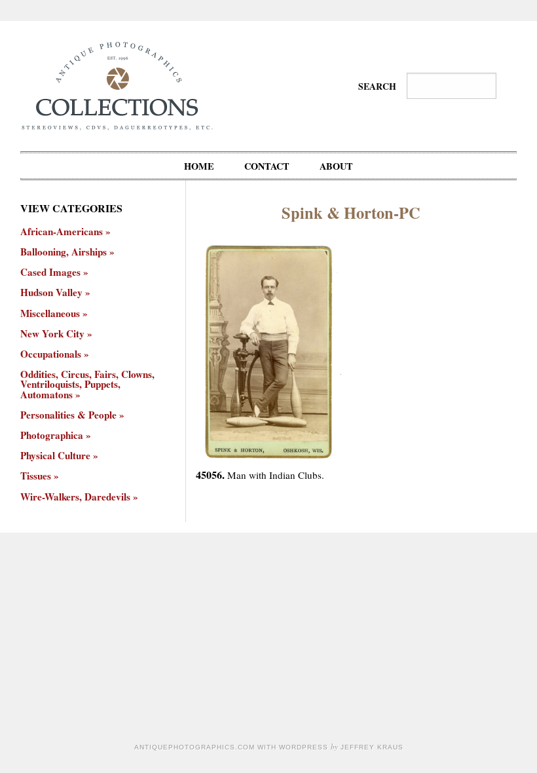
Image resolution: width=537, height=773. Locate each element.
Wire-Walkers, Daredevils (75, 497)
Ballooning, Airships (63, 252)
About (336, 166)
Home (199, 166)
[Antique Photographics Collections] (116, 84)
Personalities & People (68, 415)
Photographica (51, 435)
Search (377, 86)
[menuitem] (199, 166)
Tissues (35, 476)
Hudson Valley (51, 292)
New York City (52, 334)
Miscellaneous (50, 313)
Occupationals (50, 354)
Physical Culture (55, 456)
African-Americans (61, 231)
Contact (266, 166)
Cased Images (50, 272)
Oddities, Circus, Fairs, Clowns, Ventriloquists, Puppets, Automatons (87, 384)
